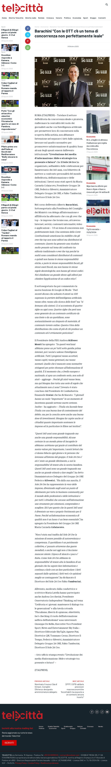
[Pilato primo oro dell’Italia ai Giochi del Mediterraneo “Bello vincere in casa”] (10, 169)
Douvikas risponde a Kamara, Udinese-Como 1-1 (9, 60)
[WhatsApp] (27, 47)
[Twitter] (27, 35)
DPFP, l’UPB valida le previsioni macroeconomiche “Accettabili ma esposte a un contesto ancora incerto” (72, 690)
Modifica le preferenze (49, 763)
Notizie (3, 174)
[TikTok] (102, 712)
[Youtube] (107, 712)
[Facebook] (27, 28)
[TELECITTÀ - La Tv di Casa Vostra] (41, 8)
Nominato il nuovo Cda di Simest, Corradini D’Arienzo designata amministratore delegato (46, 688)
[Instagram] (97, 712)
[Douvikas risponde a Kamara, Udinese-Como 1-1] (10, 75)
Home (37, 27)
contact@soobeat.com (69, 755)
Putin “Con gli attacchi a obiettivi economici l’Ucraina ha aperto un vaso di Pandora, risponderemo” (10, 119)
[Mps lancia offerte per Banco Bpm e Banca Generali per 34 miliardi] (98, 168)
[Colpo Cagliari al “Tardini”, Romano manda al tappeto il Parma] (10, 103)
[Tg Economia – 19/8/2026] (98, 211)
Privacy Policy (21, 763)
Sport (3, 27)
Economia (44, 27)
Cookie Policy (33, 763)
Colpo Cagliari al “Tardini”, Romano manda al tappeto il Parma (9, 88)
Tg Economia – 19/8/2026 (93, 230)
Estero (3, 108)
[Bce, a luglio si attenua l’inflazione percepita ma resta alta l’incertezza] (98, 122)
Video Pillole (5, 143)
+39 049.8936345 (51, 755)
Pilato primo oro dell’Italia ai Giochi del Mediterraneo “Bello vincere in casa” (9, 153)
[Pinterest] (27, 41)
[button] (106, 4)
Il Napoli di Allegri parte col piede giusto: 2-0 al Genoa (9, 33)
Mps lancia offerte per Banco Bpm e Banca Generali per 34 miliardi (98, 188)
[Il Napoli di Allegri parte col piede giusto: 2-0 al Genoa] (10, 47)
